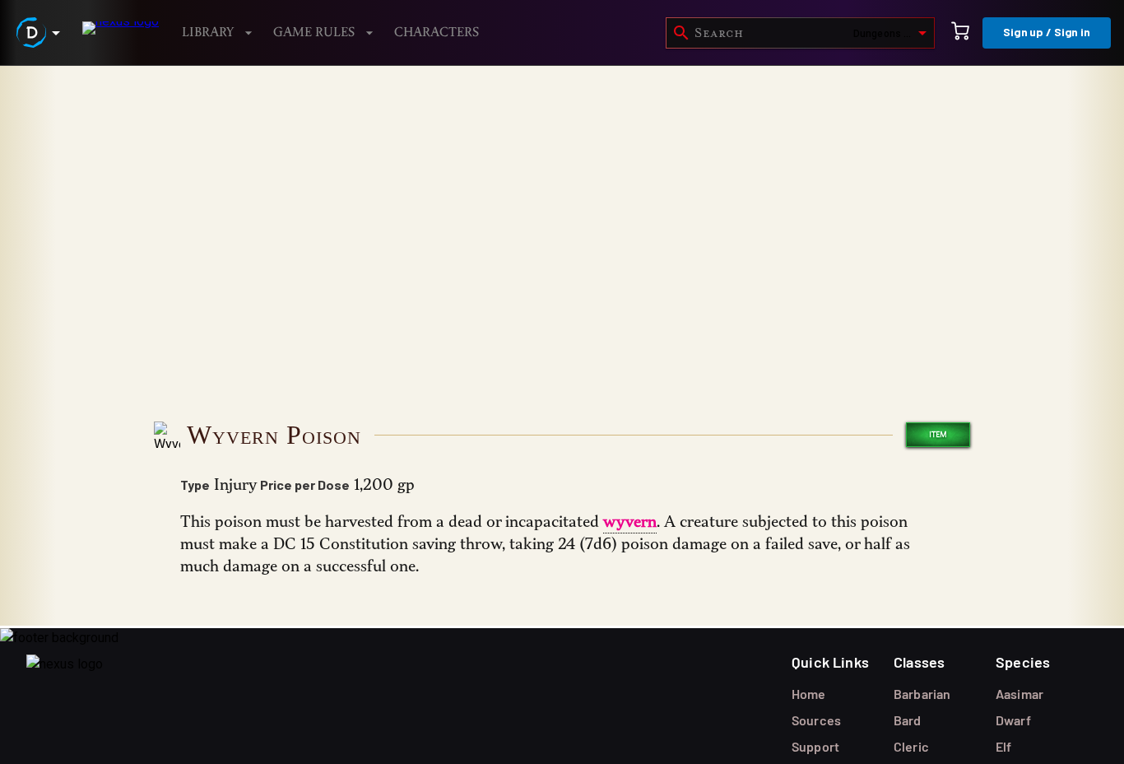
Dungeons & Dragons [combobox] (892, 34)
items (121, 106)
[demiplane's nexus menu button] (41, 32)
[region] (562, 415)
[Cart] (960, 33)
